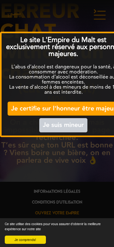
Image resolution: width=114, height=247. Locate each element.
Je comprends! (25, 239)
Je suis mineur (63, 125)
